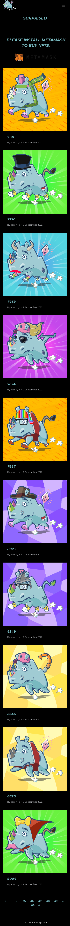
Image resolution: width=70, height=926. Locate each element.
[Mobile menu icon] (63, 5)
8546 (11, 714)
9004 (11, 879)
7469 (11, 302)
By (14, 142)
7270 (11, 219)
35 (24, 901)
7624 (11, 384)
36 (32, 901)
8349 (11, 631)
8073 (11, 549)
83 (33, 905)
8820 (11, 796)
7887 (11, 466)
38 (48, 901)
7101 (10, 137)
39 (56, 901)
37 (40, 901)
